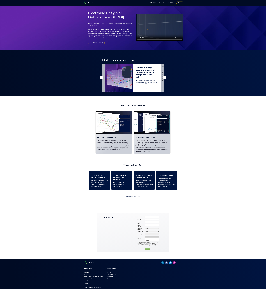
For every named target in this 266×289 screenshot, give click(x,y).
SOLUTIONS (161, 2)
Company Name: (141, 223)
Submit (147, 249)
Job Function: (141, 231)
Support (109, 272)
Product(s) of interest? (141, 238)
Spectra (86, 274)
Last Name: (141, 219)
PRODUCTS (152, 2)
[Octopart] (152, 240)
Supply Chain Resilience (90, 279)
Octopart (86, 283)
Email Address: (141, 226)
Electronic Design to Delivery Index (93, 276)
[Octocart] (152, 239)
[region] (133, 133)
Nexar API (86, 272)
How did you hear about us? (141, 234)
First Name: (141, 217)
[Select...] (152, 237)
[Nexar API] (152, 238)
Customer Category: (141, 229)
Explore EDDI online (96, 42)
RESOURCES (170, 2)
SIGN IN (180, 2)
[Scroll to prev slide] (101, 77)
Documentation (111, 274)
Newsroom (110, 276)
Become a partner (112, 279)
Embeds (86, 281)
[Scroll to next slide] (164, 77)
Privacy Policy (150, 242)
